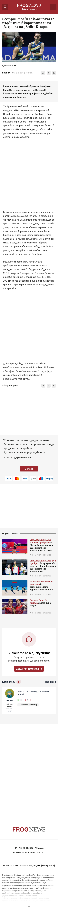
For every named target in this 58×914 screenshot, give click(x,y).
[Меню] (53, 7)
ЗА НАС (18, 848)
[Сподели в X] (54, 73)
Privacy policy (48, 865)
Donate (29, 469)
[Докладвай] (31, 700)
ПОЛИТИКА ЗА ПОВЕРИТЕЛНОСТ (29, 852)
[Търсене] (5, 7)
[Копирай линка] (43, 73)
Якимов (9, 700)
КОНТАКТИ (28, 848)
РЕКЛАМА (39, 848)
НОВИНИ (6, 73)
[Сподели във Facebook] (49, 73)
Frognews (14, 385)
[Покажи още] (29, 906)
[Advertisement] (29, 176)
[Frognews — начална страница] (29, 829)
